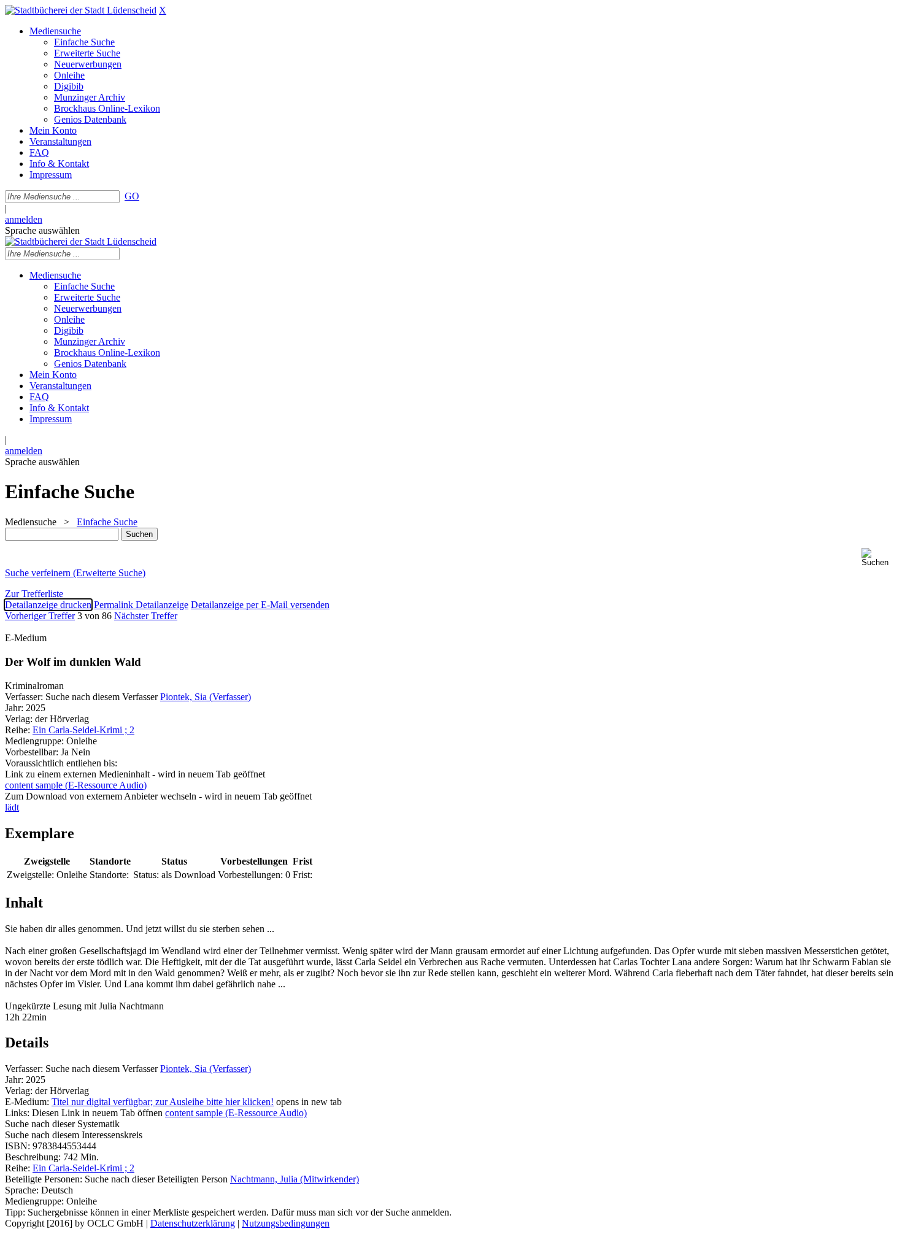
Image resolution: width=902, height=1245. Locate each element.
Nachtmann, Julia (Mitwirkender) (294, 1179)
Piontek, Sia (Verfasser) (205, 697)
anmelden (23, 219)
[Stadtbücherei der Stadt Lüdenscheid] (80, 10)
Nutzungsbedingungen (286, 1223)
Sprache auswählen (42, 230)
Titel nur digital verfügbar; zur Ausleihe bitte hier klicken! (163, 1102)
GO (132, 196)
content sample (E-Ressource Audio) (236, 1113)
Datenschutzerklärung (192, 1223)
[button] (879, 557)
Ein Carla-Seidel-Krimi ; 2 (83, 730)
